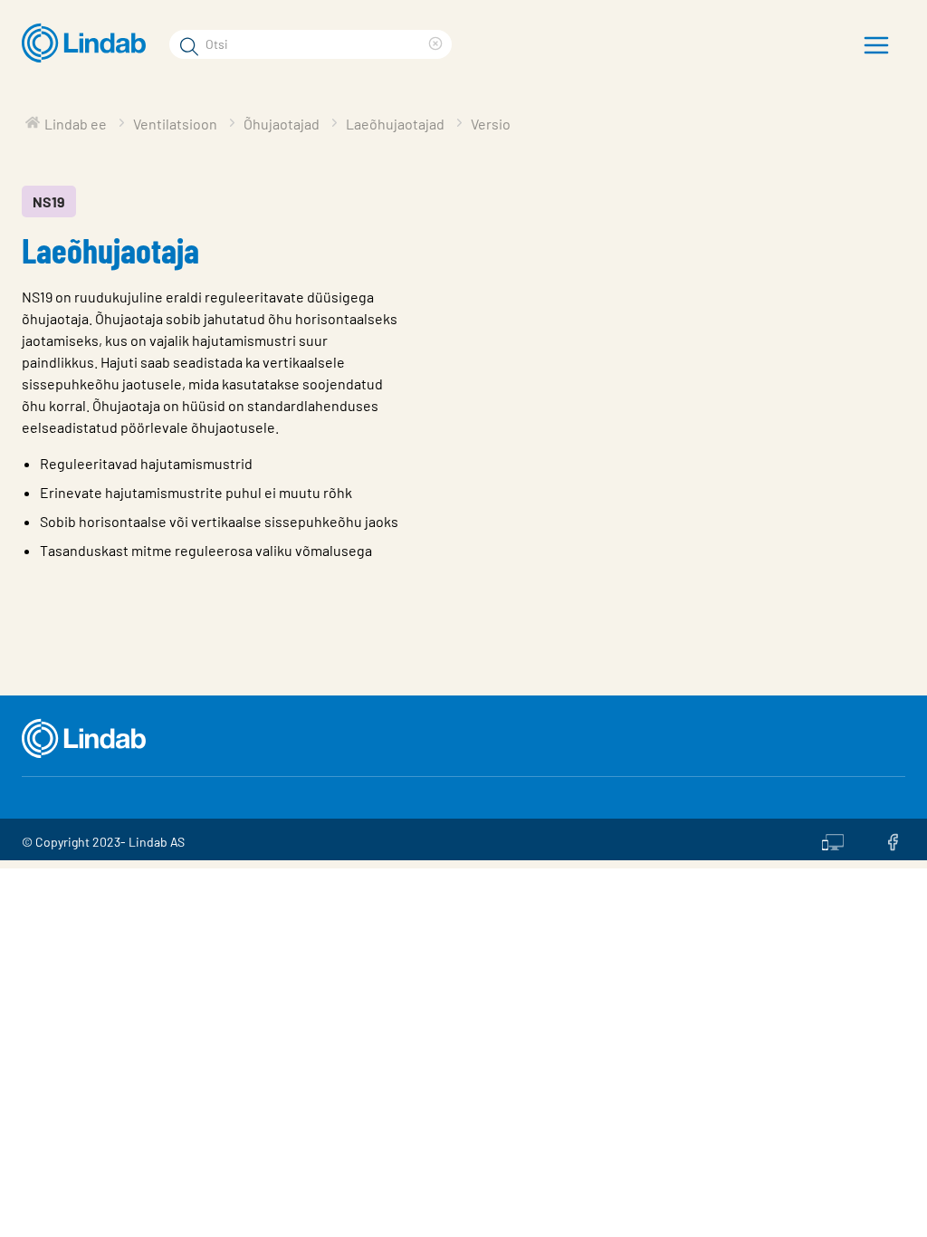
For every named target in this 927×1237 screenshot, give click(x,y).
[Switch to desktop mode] (833, 839)
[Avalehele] (88, 43)
